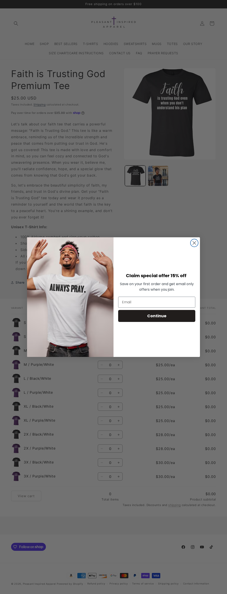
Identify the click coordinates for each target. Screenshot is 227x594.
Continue (156, 316)
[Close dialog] (194, 243)
